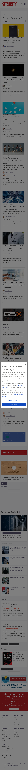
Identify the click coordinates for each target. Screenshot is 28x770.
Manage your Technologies (14, 400)
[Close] (25, 364)
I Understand (14, 404)
